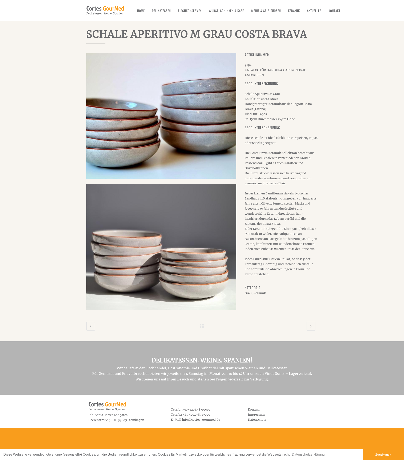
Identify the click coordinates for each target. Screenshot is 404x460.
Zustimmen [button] (383, 454)
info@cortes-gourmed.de (201, 419)
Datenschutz (257, 419)
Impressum (256, 414)
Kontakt (254, 409)
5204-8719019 (199, 409)
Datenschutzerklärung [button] (308, 454)
